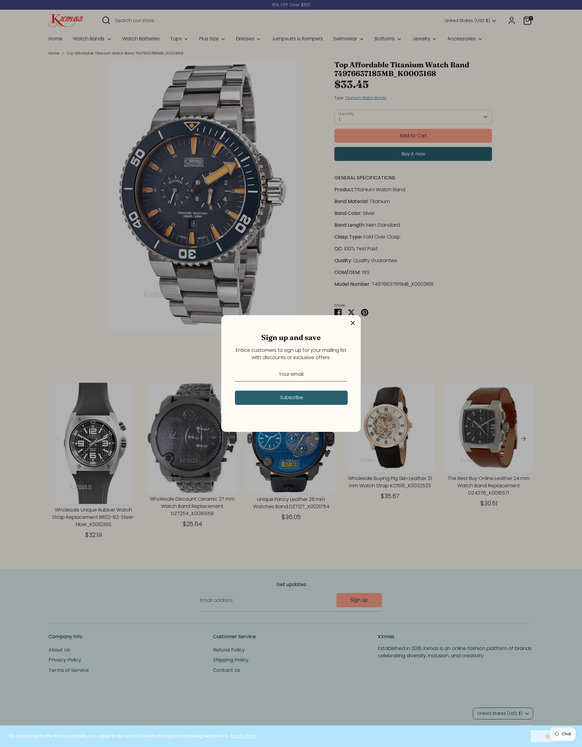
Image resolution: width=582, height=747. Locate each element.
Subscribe (291, 397)
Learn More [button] (243, 736)
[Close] (353, 323)
